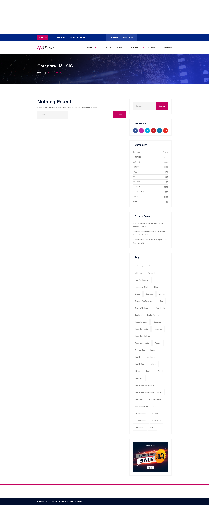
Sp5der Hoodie (140, 413)
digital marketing (153, 315)
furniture (153, 350)
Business (136, 152)
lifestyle (160, 371)
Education (157, 322)
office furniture (155, 399)
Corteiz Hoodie (159, 308)
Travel (152, 427)
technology (139, 427)
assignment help (142, 287)
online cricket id (141, 406)
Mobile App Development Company (148, 392)
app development (142, 280)
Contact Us (167, 47)
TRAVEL (120, 47)
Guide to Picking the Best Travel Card (66, 37)
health (137, 357)
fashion (158, 343)
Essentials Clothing (142, 336)
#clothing (139, 266)
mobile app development (144, 385)
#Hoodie (138, 273)
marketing (139, 378)
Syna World (156, 420)
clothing (162, 294)
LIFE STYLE (151, 47)
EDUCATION (135, 47)
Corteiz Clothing (141, 308)
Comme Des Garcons (143, 301)
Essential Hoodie (141, 329)
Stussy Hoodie (140, 420)
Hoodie (148, 371)
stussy (155, 413)
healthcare (150, 357)
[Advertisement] (72, 17)
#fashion (152, 266)
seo (155, 406)
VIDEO (135, 202)
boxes (137, 294)
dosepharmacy (141, 322)
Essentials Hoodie (142, 343)
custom (138, 315)
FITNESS (136, 167)
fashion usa (140, 350)
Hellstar (153, 364)
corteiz (160, 301)
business (149, 294)
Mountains (139, 399)
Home (89, 47)
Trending (43, 37)
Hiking (137, 371)
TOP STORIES (104, 47)
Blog (156, 287)
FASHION (136, 162)
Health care (139, 364)
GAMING (136, 177)
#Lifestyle (152, 273)
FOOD (135, 172)
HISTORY (136, 182)
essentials (158, 329)
